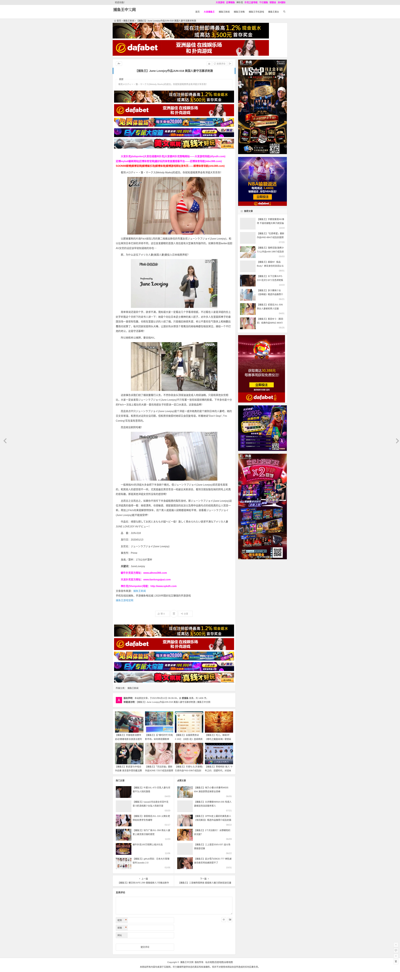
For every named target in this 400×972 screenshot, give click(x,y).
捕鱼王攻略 (239, 11)
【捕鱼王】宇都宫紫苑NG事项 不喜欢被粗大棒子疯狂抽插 (270, 223)
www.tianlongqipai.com (157, 579)
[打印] (209, 63)
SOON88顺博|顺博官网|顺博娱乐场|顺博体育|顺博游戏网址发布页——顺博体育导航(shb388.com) (170, 166)
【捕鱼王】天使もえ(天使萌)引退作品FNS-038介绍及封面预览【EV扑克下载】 (189, 770)
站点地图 (209, 962)
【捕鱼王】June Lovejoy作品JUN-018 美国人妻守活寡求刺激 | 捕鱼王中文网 (173, 702)
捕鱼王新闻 (224, 11)
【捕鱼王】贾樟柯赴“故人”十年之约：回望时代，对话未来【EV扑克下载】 (219, 770)
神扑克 (239, 2)
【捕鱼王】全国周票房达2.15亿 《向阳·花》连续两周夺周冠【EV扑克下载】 (188, 739)
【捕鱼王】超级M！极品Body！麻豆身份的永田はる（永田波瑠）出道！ (270, 266)
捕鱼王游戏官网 (124, 600)
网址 (120, 935)
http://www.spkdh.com (163, 586)
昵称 (122, 920)
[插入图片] (230, 919)
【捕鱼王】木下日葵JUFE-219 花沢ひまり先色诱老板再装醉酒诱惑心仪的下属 (270, 280)
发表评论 (220, 63)
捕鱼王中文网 (124, 10)
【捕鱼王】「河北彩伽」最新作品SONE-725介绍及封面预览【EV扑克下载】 (159, 770)
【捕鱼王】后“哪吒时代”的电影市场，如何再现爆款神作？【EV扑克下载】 (159, 739)
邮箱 (122, 927)
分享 (186, 613)
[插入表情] (223, 919)
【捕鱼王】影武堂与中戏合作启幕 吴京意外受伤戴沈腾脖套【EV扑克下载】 (128, 770)
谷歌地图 (228, 962)
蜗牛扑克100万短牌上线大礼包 (148, 844)
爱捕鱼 (185, 698)
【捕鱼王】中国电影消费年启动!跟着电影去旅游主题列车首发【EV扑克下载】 (128, 739)
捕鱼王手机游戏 (256, 11)
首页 (197, 11)
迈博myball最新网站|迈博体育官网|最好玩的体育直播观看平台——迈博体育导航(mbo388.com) (169, 161)
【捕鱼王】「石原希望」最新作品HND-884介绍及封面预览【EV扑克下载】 (270, 237)
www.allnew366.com (155, 572)
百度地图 (219, 962)
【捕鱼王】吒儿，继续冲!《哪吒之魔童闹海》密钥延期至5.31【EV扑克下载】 (218, 739)
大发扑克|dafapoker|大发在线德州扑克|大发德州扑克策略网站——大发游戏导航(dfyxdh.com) (173, 156)
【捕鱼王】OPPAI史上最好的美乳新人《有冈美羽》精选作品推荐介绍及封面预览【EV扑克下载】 (212, 820)
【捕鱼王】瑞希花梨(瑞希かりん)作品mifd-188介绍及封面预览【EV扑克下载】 (270, 251)
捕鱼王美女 (273, 11)
